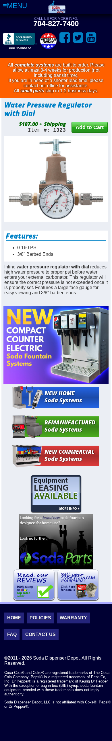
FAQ (12, 634)
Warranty (73, 617)
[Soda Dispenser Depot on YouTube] (91, 38)
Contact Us (40, 634)
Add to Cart (90, 127)
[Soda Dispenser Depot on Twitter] (78, 38)
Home (14, 617)
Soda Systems (63, 396)
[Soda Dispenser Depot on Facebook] (64, 38)
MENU (17, 5)
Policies (40, 617)
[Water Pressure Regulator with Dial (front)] (56, 179)
